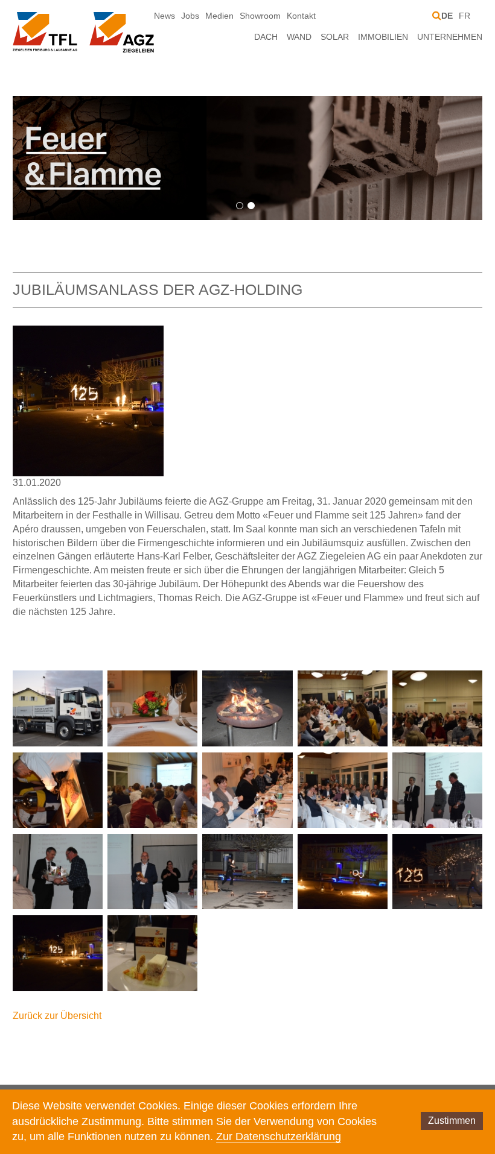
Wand (299, 37)
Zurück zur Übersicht (57, 1016)
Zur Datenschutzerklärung (278, 1136)
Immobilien (383, 37)
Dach (266, 37)
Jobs (190, 15)
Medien (219, 15)
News (164, 15)
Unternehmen (449, 37)
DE (447, 15)
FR (464, 15)
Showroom (260, 15)
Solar (335, 37)
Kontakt (301, 15)
